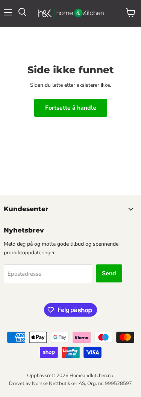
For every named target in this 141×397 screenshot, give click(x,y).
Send (109, 273)
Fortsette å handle (70, 108)
